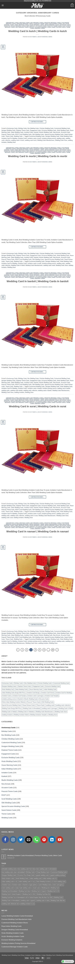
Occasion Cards (41, 26)
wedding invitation (19, 392)
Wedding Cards (40, 28)
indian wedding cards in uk (9, 881)
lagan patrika (33, 885)
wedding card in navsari (49, 641)
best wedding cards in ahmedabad (46, 869)
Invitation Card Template (52, 696)
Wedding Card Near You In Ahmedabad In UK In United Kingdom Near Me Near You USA (27, 897)
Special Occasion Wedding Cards (40, 27)
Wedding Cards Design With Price (11, 708)
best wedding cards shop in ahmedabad (13, 872)
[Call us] (36, 839)
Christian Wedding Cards (52, 22)
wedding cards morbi (49, 265)
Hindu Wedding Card (8, 689)
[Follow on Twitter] (20, 839)
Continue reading (37, 121)
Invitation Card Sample (19, 696)
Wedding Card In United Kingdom (11, 894)
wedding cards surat (7, 517)
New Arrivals (30, 26)
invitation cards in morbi (34, 263)
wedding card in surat (62, 513)
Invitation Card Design (33, 692)
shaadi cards (36, 888)
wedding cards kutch (31, 140)
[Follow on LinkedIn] (51, 839)
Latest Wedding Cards (44, 885)
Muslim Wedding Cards (18, 26)
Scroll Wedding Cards (25, 134)
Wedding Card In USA (29, 894)
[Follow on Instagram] (13, 839)
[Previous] (18, 649)
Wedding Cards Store (61, 140)
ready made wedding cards (23, 888)
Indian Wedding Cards (52, 24)
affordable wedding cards (9, 869)
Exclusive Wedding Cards (49, 130)
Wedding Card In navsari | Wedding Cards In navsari (37, 531)
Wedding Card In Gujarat (39, 891)
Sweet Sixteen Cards (59, 27)
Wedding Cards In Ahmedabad (31, 708)
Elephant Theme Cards (41, 23)
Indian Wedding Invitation (43, 881)
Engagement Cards (55, 23)
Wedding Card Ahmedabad (9, 891)
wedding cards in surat (31, 515)
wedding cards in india (43, 900)
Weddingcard (45, 888)
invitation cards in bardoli (35, 388)
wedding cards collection (30, 390)
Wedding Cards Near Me (58, 900)
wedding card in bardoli (63, 388)
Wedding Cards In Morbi (18, 265)
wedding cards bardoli (16, 390)
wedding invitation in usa (27, 903)
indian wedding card (35, 878)
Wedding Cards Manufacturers (45, 140)
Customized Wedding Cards (62, 128)
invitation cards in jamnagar (35, 696)
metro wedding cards (8, 888)
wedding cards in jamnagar (49, 708)
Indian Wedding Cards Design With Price (13, 692)
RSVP (63, 26)
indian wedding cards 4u (50, 878)
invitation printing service (49, 138)
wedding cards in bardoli (45, 390)
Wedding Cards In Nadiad (9, 711)
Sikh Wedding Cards (22, 27)
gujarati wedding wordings (58, 875)
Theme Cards (9, 136)
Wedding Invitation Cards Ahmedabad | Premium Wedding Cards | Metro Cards (34, 855)
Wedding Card (55, 888)
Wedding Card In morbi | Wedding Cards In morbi (37, 156)
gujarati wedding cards (42, 875)
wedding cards (61, 138)
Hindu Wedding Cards (22, 24)
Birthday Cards (24, 22)
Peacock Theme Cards (54, 26)
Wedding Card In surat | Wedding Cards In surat (37, 406)
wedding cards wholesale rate (10, 903)
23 (53, 650)
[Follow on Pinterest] (44, 839)
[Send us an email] (28, 839)
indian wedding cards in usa (26, 881)
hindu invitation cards (8, 878)
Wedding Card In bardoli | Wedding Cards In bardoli (37, 281)
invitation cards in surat (34, 513)
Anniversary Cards (12, 22)
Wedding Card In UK (53, 891)
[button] (2, 5)
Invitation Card (6, 885)
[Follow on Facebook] (5, 839)
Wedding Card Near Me (43, 894)
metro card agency (58, 885)
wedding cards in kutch (17, 140)
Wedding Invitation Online (21, 714)
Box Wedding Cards (36, 22)
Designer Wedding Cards (25, 23)
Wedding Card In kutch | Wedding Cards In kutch (37, 31)
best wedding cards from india (26, 869)
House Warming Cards (36, 24)
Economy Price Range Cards (26, 875)
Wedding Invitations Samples (38, 714)
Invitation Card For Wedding (9, 138)
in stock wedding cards (58, 881)
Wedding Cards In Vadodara (26, 711)
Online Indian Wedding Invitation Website (13, 702)
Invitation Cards (65, 24)
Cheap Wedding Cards (43, 872)
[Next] (57, 649)
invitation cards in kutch (34, 138)
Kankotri (7, 26)
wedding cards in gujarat (28, 900)
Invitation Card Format (47, 692)
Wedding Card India (24, 891)
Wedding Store (11, 142)
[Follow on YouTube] (59, 839)
